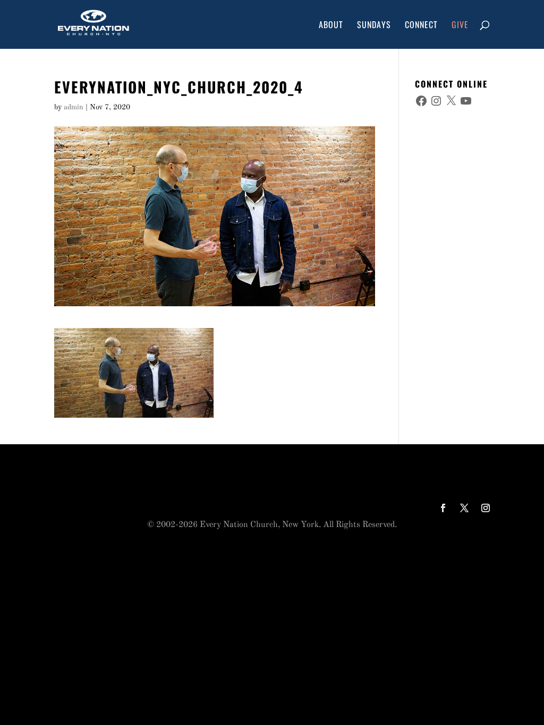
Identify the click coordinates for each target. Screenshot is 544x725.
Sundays (374, 26)
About (331, 26)
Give (460, 26)
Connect (421, 26)
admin (73, 107)
